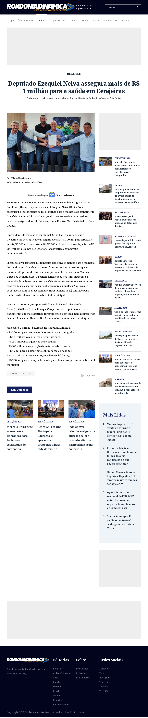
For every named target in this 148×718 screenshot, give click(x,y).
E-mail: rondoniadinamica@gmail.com (26, 669)
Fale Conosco (83, 677)
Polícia (74, 20)
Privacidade (82, 668)
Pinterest (104, 682)
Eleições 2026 (15, 421)
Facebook (104, 668)
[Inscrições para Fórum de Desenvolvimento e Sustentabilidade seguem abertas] (105, 335)
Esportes (57, 700)
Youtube (103, 686)
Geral (85, 20)
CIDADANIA (120, 281)
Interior (96, 20)
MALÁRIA (119, 379)
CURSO (118, 257)
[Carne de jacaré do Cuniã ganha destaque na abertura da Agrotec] (105, 239)
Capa (11, 20)
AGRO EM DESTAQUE (125, 236)
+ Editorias (109, 20)
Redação (80, 673)
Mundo (56, 695)
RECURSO (27, 373)
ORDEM (118, 185)
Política (41, 20)
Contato (125, 20)
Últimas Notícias (26, 20)
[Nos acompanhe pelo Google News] (51, 194)
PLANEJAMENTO (123, 332)
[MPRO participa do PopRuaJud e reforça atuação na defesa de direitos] (105, 215)
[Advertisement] (120, 568)
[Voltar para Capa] (41, 7)
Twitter (103, 673)
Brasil (56, 691)
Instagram (104, 677)
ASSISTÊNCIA (121, 212)
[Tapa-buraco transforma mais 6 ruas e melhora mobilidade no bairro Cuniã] (105, 311)
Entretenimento (61, 704)
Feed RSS (104, 691)
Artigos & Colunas (58, 20)
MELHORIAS (120, 308)
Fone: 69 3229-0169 (16, 673)
